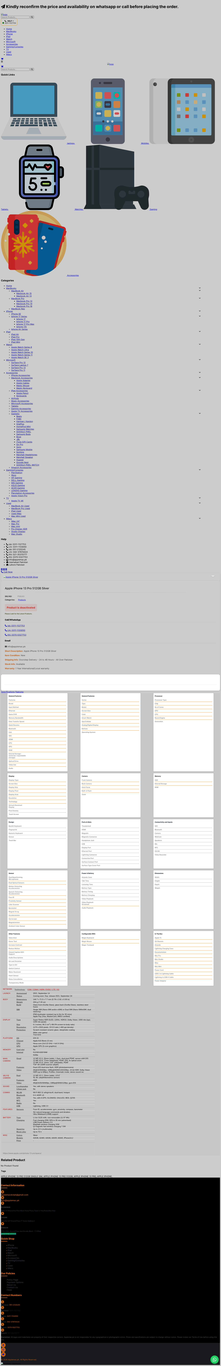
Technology (20, 990)
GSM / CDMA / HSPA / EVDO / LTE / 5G (43, 990)
